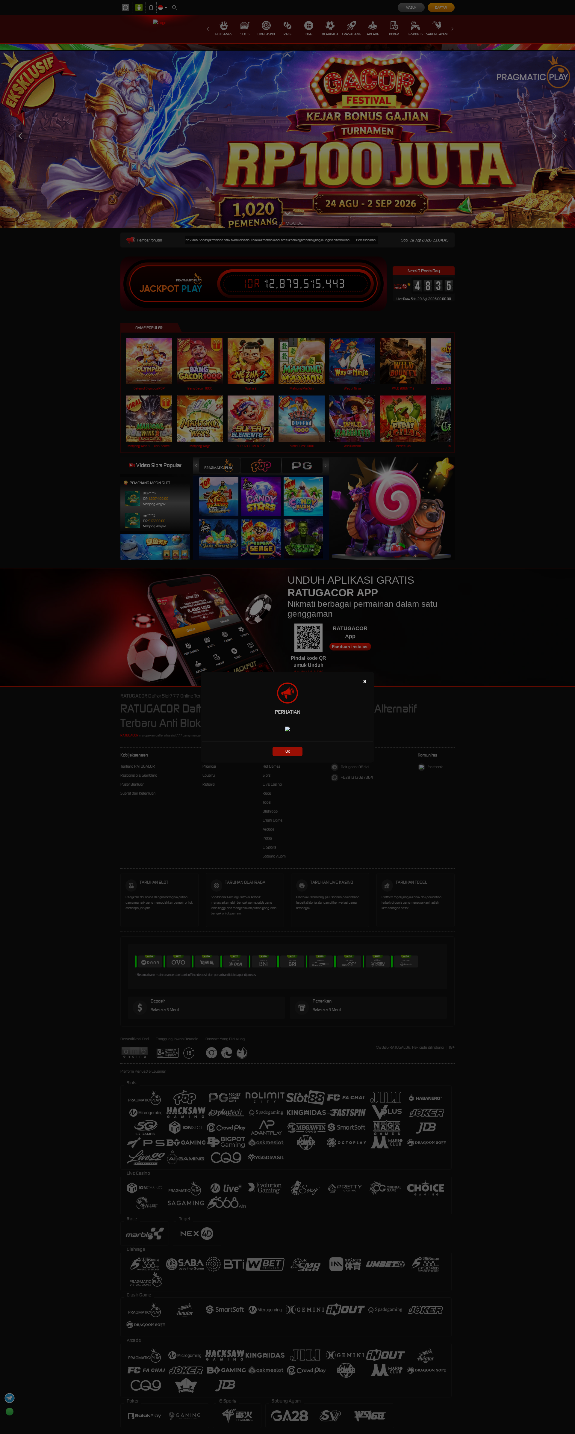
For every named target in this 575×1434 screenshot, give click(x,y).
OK (287, 751)
